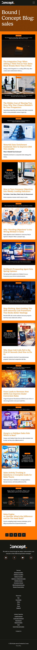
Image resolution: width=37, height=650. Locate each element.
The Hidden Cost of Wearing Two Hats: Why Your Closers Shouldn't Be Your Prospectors (17, 105)
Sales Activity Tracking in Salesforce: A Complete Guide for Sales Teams (17, 474)
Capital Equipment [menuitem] (18, 616)
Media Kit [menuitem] (19, 608)
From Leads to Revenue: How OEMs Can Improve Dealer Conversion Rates (16, 393)
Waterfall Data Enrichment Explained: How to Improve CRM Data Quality (17, 146)
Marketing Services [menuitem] (18, 580)
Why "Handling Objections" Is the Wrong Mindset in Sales (17, 230)
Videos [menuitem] (18, 602)
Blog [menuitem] (18, 597)
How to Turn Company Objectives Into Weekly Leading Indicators (18, 190)
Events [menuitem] (18, 606)
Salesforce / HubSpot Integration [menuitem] (19, 578)
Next (28, 535)
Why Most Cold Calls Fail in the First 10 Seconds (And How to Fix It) (17, 352)
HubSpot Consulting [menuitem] (18, 576)
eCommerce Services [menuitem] (18, 583)
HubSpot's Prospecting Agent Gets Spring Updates (18, 270)
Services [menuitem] (19, 570)
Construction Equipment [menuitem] (18, 618)
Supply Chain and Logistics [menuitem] (18, 626)
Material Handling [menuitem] (18, 622)
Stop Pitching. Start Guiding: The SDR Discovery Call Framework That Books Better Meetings (17, 310)
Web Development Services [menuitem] (19, 585)
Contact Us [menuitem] (18, 631)
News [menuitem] (18, 604)
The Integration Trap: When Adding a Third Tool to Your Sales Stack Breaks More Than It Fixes (17, 63)
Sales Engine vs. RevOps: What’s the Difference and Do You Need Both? (17, 516)
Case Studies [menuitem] (18, 600)
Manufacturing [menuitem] (18, 620)
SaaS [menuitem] (18, 624)
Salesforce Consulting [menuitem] (18, 574)
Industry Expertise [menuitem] (18, 614)
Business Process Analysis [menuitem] (18, 587)
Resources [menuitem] (18, 595)
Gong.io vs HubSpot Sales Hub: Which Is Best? (16, 434)
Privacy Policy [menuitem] (18, 645)
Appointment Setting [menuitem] (18, 572)
